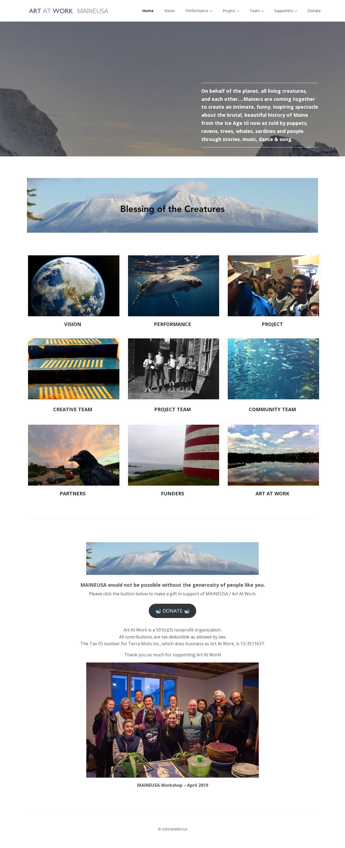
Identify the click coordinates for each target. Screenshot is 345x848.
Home (148, 10)
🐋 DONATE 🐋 (172, 610)
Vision (169, 10)
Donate (314, 10)
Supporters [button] (284, 10)
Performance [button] (197, 10)
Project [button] (229, 10)
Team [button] (255, 10)
